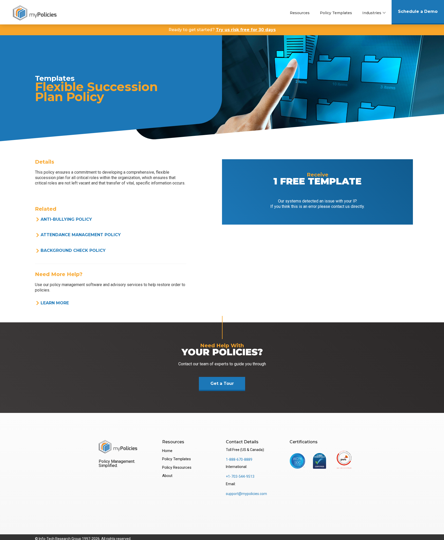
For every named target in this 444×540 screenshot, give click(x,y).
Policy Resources (176, 467)
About (167, 475)
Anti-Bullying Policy (66, 219)
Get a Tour (222, 383)
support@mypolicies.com (246, 494)
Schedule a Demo (418, 11)
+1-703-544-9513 (240, 476)
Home (167, 450)
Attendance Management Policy (81, 234)
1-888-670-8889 (239, 459)
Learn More (55, 302)
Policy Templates (336, 13)
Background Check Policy (73, 250)
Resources (300, 13)
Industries (371, 13)
